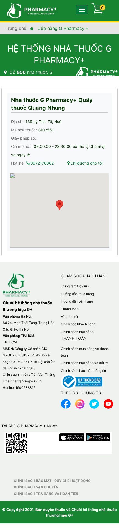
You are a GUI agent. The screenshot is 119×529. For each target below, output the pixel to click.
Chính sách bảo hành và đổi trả (85, 363)
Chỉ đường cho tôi (86, 163)
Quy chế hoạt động (72, 481)
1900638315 (25, 387)
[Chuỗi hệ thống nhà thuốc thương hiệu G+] (29, 10)
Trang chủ (17, 28)
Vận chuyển (70, 317)
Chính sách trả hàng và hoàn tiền (46, 494)
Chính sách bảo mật (32, 481)
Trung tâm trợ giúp (75, 286)
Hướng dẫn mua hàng (77, 294)
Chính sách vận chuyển (36, 487)
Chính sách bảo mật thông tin (83, 371)
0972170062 (42, 163)
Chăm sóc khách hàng (78, 324)
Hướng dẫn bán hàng (77, 301)
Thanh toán (70, 309)
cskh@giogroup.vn (27, 381)
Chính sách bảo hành (77, 332)
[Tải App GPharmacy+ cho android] (98, 436)
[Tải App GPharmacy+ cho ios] (73, 436)
